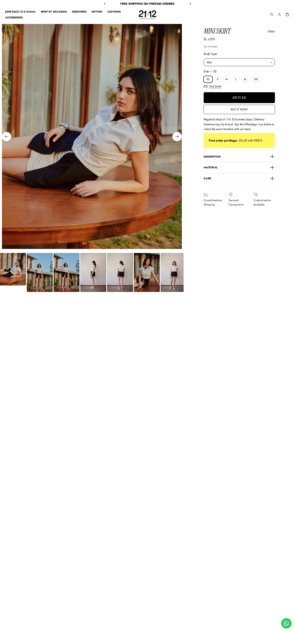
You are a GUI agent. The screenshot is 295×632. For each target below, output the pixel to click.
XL (245, 79)
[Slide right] (177, 136)
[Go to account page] (279, 14)
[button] (272, 14)
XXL (256, 79)
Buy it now (239, 109)
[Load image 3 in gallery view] (66, 272)
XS (207, 79)
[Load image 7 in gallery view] (174, 272)
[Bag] (286, 14)
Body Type (210, 54)
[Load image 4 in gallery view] (93, 272)
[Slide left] (6, 136)
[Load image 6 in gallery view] (147, 272)
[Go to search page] (272, 14)
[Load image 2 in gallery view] (40, 272)
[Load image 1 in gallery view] (13, 269)
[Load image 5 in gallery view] (120, 272)
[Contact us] (286, 623)
